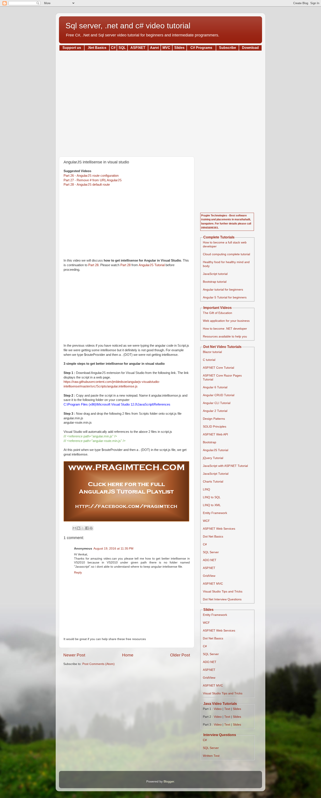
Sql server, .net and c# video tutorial (128, 25)
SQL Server (211, 552)
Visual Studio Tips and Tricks (222, 591)
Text (227, 709)
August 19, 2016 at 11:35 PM (113, 548)
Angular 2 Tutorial (215, 411)
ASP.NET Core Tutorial (218, 367)
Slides (237, 709)
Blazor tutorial (212, 352)
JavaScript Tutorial (215, 473)
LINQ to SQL (212, 497)
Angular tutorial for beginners (223, 289)
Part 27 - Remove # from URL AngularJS (93, 180)
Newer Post (74, 655)
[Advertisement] (160, 102)
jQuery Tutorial (213, 458)
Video (218, 709)
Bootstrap (209, 442)
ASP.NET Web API (215, 434)
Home (127, 655)
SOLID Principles (214, 426)
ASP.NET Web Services (219, 528)
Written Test (211, 755)
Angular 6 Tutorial (215, 387)
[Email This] (74, 528)
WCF (206, 520)
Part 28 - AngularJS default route (87, 184)
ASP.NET (209, 568)
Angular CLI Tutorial (216, 403)
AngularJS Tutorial (152, 265)
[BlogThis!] (78, 528)
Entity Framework (215, 513)
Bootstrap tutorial (214, 281)
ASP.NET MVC (213, 583)
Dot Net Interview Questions (222, 599)
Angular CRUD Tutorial (218, 395)
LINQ (206, 489)
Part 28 (93, 265)
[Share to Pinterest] (91, 528)
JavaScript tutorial (215, 274)
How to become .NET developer (225, 328)
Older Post (180, 655)
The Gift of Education (217, 313)
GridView (209, 575)
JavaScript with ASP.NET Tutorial (225, 465)
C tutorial (209, 359)
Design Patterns (214, 418)
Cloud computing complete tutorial (226, 254)
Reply (78, 572)
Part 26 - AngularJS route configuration (91, 175)
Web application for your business (226, 320)
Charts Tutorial (213, 481)
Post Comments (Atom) (98, 664)
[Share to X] (83, 528)
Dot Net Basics (213, 536)
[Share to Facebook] (87, 528)
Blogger (169, 781)
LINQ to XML (212, 505)
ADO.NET (209, 560)
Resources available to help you (225, 336)
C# (205, 544)
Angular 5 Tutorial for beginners (225, 297)
